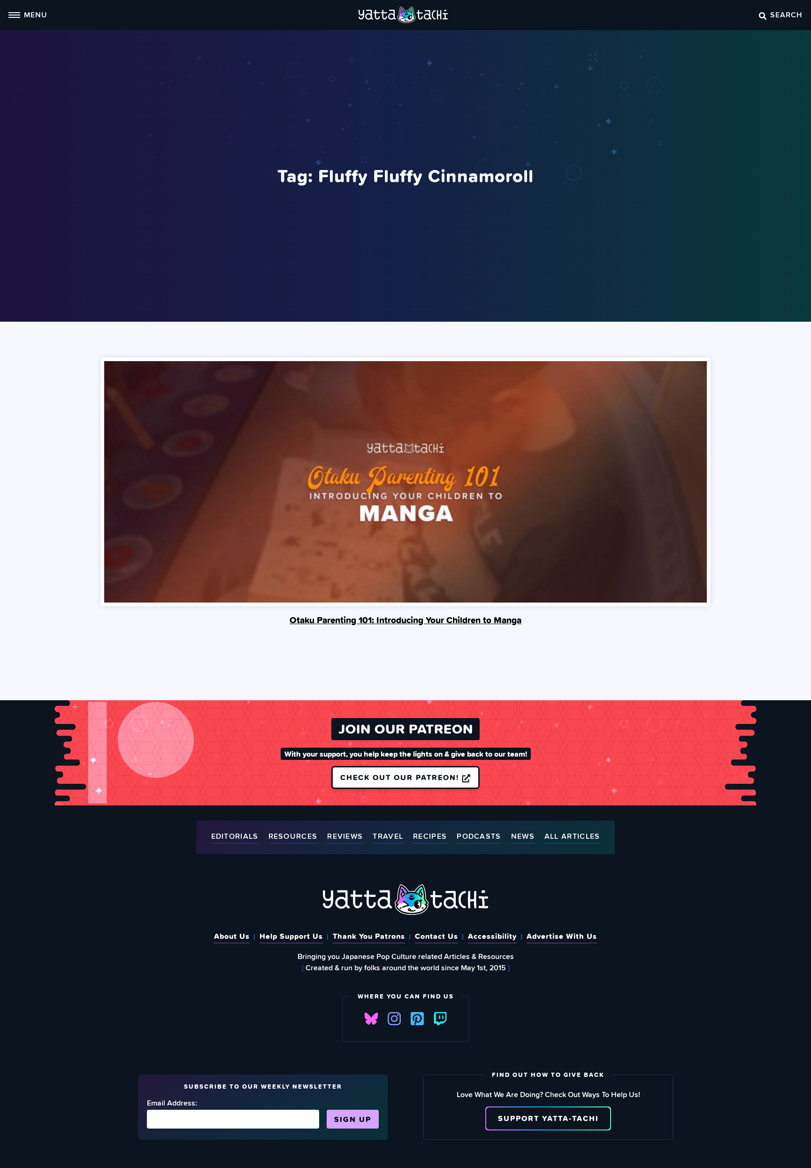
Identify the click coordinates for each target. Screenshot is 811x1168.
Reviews (345, 837)
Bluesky (371, 1018)
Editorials (235, 837)
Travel (388, 837)
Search (786, 14)
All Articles (572, 837)
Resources (293, 837)
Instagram (394, 1018)
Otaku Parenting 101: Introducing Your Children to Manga (405, 620)
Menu (35, 14)
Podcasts (479, 837)
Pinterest (417, 1018)
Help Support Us (291, 936)
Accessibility (492, 936)
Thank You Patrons (369, 936)
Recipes (430, 837)
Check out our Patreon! (401, 777)
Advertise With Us (562, 936)
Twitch (440, 1018)
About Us (232, 936)
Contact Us (436, 936)
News (523, 837)
